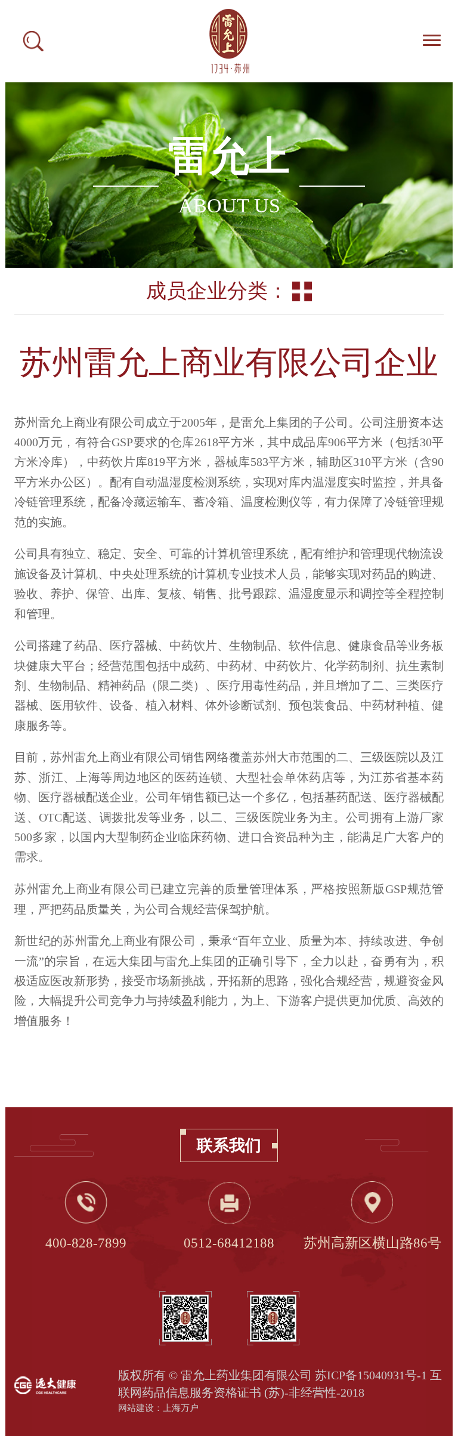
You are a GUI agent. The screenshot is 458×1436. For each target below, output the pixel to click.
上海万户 (181, 1408)
